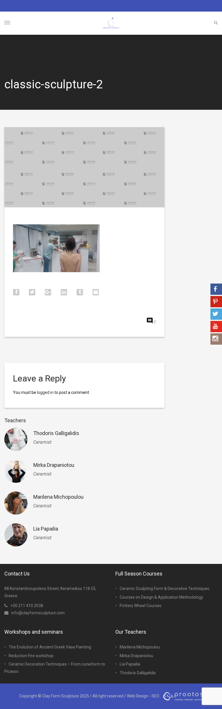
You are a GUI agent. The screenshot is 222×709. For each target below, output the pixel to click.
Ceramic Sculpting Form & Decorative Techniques (164, 588)
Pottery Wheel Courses (140, 605)
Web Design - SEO (143, 696)
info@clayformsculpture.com (38, 613)
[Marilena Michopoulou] (15, 503)
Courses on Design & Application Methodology (161, 597)
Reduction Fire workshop (31, 655)
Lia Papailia (45, 529)
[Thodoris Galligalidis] (15, 439)
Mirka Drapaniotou (53, 465)
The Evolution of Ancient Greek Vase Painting (50, 647)
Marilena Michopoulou (58, 497)
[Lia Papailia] (15, 535)
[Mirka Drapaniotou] (15, 471)
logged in (45, 392)
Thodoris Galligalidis (56, 433)
